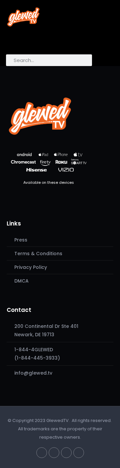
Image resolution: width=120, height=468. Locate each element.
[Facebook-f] (54, 452)
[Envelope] (78, 452)
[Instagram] (66, 452)
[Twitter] (41, 452)
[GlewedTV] (40, 115)
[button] (14, 42)
